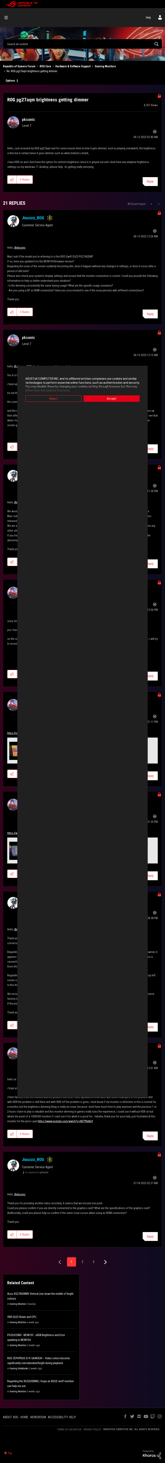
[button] (12, 180)
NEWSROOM (38, 1417)
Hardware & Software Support (73, 66)
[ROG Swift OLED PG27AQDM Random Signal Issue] (151, 204)
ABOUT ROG (10, 1417)
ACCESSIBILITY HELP (62, 1417)
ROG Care (45, 66)
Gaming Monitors (105, 66)
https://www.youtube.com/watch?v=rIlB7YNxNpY (65, 1121)
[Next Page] (105, 1262)
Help (148, 17)
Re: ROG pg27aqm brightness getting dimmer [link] (32, 71)
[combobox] (82, 44)
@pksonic (20, 247)
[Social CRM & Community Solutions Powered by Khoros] (152, 1454)
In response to (36, 1172)
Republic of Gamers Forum (19, 66)
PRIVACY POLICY (92, 1429)
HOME (24, 1417)
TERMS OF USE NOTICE (69, 1429)
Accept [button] (111, 398)
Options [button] (10, 80)
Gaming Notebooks (19, 1368)
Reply (150, 181)
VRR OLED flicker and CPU (21, 1317)
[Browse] (8, 17)
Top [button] (10, 1453)
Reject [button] (53, 398)
